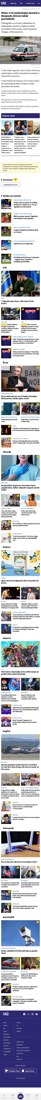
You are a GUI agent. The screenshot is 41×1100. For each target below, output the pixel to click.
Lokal (5, 1054)
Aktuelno (4, 483)
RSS (18, 1056)
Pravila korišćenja (23, 1048)
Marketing (20, 1042)
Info (4, 1023)
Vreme (19, 1031)
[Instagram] (33, 1014)
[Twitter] (28, 1014)
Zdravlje (6, 1034)
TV (17, 1025)
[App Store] (28, 1070)
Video (18, 1023)
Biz (4, 1028)
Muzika (3, 601)
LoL (2, 669)
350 (9, 255)
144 (9, 200)
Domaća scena (6, 692)
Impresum (20, 1045)
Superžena (6, 1043)
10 (9, 439)
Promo (3, 578)
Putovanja (7, 1037)
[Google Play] (12, 1070)
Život (5, 1031)
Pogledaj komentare (10, 185)
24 (9, 227)
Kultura (6, 1040)
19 (9, 984)
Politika (4, 322)
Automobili (7, 1052)
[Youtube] (37, 1014)
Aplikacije (20, 1053)
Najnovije (13, 3)
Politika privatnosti (23, 1051)
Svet (2, 298)
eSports (6, 1046)
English (4, 762)
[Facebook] (24, 1014)
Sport (5, 1025)
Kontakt (19, 1059)
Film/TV (23, 601)
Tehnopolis (7, 1049)
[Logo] (3, 3)
